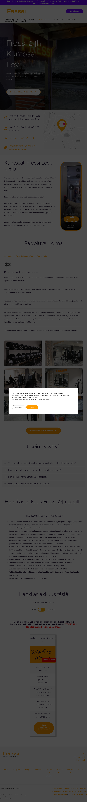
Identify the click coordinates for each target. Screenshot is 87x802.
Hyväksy (32, 407)
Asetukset (18, 407)
